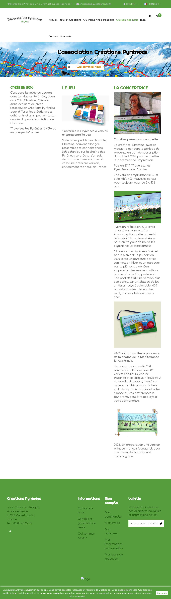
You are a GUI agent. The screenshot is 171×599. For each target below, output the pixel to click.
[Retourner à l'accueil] (69, 66)
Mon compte (111, 500)
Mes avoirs (112, 522)
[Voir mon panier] (157, 16)
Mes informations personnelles (114, 544)
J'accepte (162, 593)
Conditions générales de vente (87, 523)
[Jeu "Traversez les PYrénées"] (25, 19)
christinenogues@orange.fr (95, 4)
